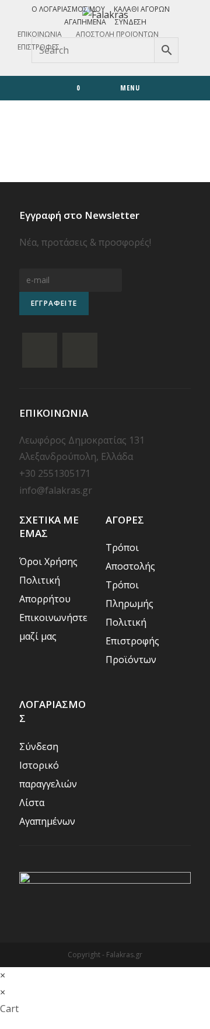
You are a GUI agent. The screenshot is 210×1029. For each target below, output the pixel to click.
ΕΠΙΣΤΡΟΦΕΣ (39, 47)
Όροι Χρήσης (48, 561)
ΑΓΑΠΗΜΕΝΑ (85, 22)
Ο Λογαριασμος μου (68, 9)
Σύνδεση (130, 22)
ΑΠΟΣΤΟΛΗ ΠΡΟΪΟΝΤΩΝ (117, 34)
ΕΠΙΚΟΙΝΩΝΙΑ (40, 34)
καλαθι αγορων (142, 9)
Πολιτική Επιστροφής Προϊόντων (132, 641)
